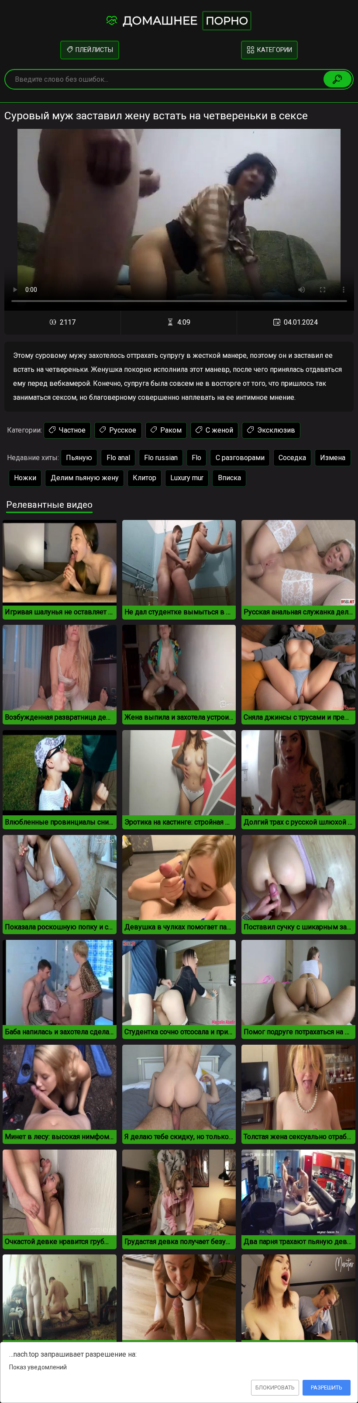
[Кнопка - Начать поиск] (337, 79)
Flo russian (161, 458)
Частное (71, 430)
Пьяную (79, 458)
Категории (274, 50)
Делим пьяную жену (85, 478)
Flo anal (118, 458)
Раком (170, 430)
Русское (121, 430)
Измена (332, 458)
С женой (218, 430)
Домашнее (184, 21)
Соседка (292, 458)
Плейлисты (94, 50)
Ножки (25, 478)
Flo (196, 458)
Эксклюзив (275, 430)
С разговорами (240, 458)
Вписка (229, 478)
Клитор (144, 478)
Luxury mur (186, 478)
